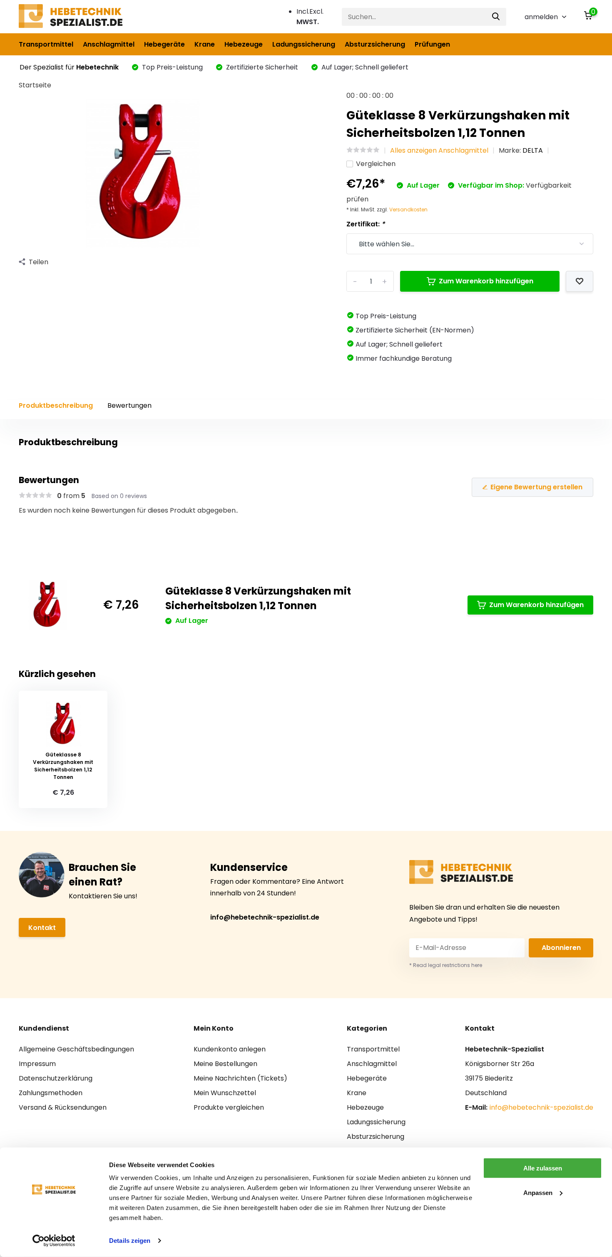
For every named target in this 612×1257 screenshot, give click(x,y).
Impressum (37, 1064)
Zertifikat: (365, 224)
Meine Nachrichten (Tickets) (240, 1078)
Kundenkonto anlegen (230, 1049)
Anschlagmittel (108, 44)
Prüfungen (432, 44)
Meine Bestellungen (225, 1064)
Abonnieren (561, 947)
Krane (204, 44)
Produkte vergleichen (229, 1107)
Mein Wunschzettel (225, 1093)
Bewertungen (129, 405)
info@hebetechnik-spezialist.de (264, 917)
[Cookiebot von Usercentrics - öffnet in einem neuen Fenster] (53, 1241)
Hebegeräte (164, 44)
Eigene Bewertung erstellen (536, 487)
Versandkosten (408, 209)
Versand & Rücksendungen (63, 1107)
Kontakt (42, 927)
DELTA (532, 150)
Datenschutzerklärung (55, 1078)
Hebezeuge (243, 44)
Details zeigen (129, 1240)
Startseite (35, 85)
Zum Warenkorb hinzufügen (486, 281)
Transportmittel (46, 44)
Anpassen (537, 1192)
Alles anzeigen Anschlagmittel (439, 150)
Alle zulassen (542, 1168)
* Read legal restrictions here (445, 965)
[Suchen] (496, 16)
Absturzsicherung (375, 44)
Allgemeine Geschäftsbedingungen (76, 1049)
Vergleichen (376, 164)
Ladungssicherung (303, 44)
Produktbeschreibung (56, 405)
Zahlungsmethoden (50, 1093)
